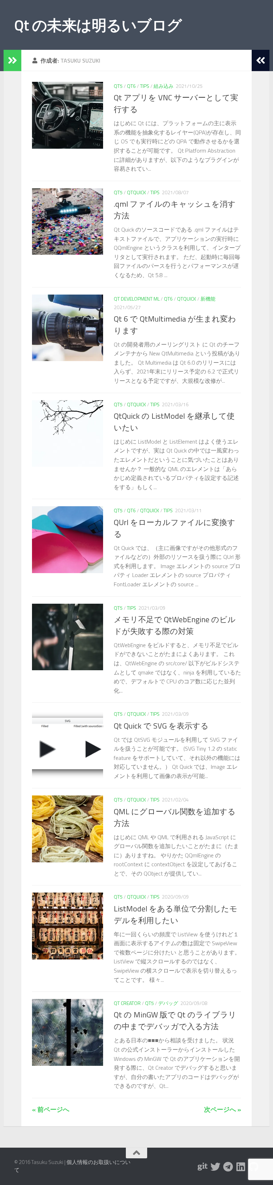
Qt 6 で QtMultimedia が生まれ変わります (175, 325)
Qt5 (118, 86)
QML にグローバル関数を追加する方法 (175, 817)
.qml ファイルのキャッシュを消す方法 (175, 210)
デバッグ (168, 1003)
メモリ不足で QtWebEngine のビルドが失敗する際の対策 (175, 625)
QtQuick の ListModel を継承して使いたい (174, 422)
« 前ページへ (50, 1109)
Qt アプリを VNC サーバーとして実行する (176, 103)
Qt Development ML (137, 298)
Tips (144, 86)
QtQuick (136, 192)
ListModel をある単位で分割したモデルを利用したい (175, 914)
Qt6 (131, 86)
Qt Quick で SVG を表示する (161, 726)
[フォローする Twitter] (215, 1167)
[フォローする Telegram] (228, 1167)
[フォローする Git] (203, 1167)
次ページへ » (222, 1109)
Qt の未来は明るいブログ (98, 25)
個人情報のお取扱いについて (72, 1166)
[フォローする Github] (254, 1167)
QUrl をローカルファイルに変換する (174, 528)
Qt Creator (127, 1003)
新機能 (207, 298)
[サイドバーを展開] (12, 60)
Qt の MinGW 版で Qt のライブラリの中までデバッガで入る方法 (175, 1020)
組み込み (163, 86)
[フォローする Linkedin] (241, 1167)
